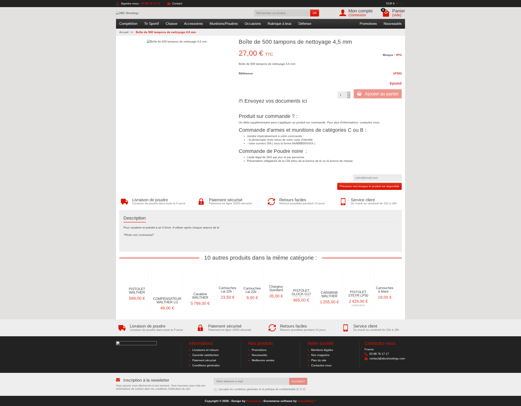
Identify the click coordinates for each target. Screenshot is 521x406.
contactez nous (369, 122)
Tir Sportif (151, 24)
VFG (399, 55)
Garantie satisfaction (205, 355)
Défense (305, 24)
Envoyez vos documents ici (275, 101)
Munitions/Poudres (224, 24)
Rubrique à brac (280, 24)
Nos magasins (320, 355)
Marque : (389, 55)
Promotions (368, 24)
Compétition (128, 24)
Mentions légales (322, 350)
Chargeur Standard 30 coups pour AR (276, 292)
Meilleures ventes (263, 360)
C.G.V (300, 389)
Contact (177, 3)
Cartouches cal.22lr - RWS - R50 (227, 291)
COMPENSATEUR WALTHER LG (167, 300)
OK (315, 13)
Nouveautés (393, 24)
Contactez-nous (321, 365)
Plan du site (318, 360)
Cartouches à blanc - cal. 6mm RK (384, 293)
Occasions (253, 24)
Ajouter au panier (381, 93)
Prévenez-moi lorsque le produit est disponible (369, 186)
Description (135, 218)
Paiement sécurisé (204, 360)
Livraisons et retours (205, 350)
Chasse (171, 24)
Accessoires (193, 24)
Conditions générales (206, 365)
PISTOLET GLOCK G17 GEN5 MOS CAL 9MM (301, 296)
